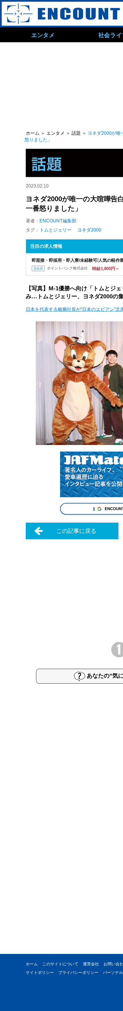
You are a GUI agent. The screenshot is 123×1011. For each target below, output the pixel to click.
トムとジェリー (55, 229)
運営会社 (91, 964)
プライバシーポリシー (78, 972)
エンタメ (43, 35)
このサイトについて (60, 964)
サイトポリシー (40, 972)
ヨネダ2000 (89, 229)
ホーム (32, 964)
